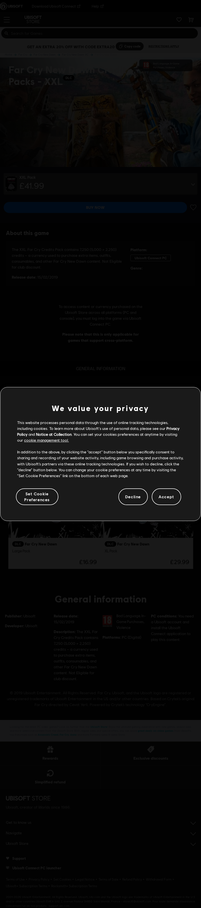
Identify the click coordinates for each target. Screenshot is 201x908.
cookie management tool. (46, 440)
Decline (133, 496)
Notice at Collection (54, 434)
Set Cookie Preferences (37, 496)
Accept (166, 496)
